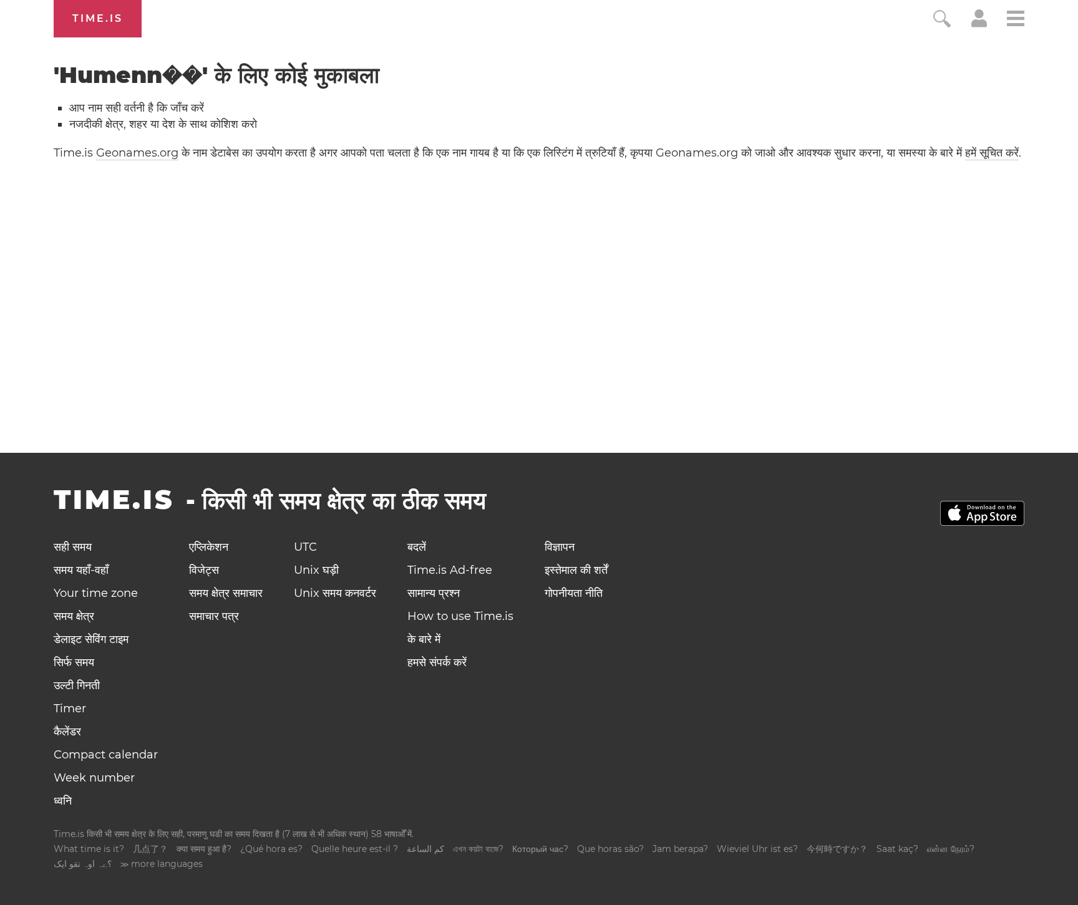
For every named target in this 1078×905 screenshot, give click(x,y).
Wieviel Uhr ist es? (757, 848)
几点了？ (150, 848)
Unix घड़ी (316, 570)
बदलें (416, 547)
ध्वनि (63, 801)
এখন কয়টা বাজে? (478, 848)
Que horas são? (610, 848)
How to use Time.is (460, 616)
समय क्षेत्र (74, 616)
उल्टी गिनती (77, 685)
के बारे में (423, 639)
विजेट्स (204, 570)
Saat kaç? (897, 848)
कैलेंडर (67, 731)
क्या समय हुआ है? (204, 848)
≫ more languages (161, 863)
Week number (94, 778)
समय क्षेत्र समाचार (226, 593)
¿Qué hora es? (271, 848)
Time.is (97, 18)
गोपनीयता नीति (574, 593)
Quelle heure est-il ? (354, 848)
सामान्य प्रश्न (433, 593)
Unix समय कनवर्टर (335, 593)
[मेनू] (1015, 20)
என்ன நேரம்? (950, 848)
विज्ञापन (560, 547)
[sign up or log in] (979, 24)
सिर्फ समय (74, 662)
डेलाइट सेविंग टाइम (91, 639)
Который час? (540, 848)
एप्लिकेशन (208, 547)
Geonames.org (137, 153)
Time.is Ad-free (449, 570)
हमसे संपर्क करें (437, 662)
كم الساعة (425, 848)
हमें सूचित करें (992, 153)
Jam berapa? (680, 848)
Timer (70, 708)
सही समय (73, 547)
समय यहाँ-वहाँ (81, 570)
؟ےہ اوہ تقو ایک (83, 863)
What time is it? (89, 848)
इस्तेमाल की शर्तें (576, 570)
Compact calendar (106, 755)
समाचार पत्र (214, 616)
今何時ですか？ (837, 848)
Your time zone (96, 593)
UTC (305, 547)
